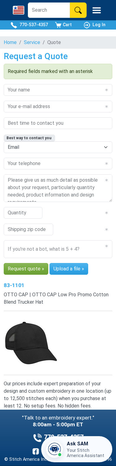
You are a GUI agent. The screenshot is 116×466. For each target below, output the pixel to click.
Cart (67, 24)
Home (10, 42)
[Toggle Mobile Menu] (96, 10)
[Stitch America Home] (18, 10)
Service (32, 42)
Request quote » (26, 269)
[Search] (78, 10)
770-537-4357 (32, 24)
